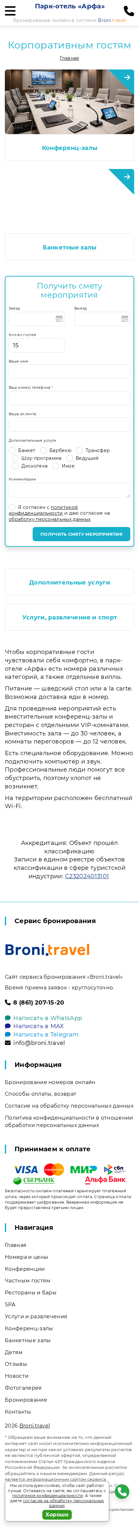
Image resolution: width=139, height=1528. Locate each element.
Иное (67, 466)
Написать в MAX (38, 1026)
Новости (16, 1376)
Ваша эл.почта (22, 414)
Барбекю (60, 450)
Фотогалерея (23, 1388)
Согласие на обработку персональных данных (69, 1106)
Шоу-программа (40, 458)
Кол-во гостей (22, 334)
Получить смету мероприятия (81, 534)
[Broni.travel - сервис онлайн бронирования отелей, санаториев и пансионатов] (47, 949)
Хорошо (57, 1515)
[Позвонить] (129, 11)
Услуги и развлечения (36, 1316)
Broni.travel (34, 1426)
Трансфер (97, 450)
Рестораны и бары (31, 1293)
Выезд (80, 308)
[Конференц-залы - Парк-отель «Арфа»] (69, 101)
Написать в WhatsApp (47, 1018)
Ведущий (86, 458)
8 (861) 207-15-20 (38, 1002)
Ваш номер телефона (31, 387)
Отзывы (16, 1364)
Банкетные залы (69, 247)
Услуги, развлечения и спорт (69, 617)
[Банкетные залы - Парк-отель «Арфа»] (69, 201)
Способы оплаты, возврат (40, 1094)
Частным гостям (27, 1281)
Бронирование (26, 1400)
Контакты (18, 1412)
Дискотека (34, 466)
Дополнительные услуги (33, 440)
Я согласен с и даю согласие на (59, 513)
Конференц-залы (69, 148)
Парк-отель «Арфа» (70, 6)
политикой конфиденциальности (43, 510)
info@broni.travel (39, 1043)
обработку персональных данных (50, 519)
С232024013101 (87, 876)
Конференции (25, 1269)
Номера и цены (26, 1257)
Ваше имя (18, 361)
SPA (10, 1304)
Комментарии (23, 479)
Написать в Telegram (46, 1034)
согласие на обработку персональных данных (63, 1503)
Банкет (26, 450)
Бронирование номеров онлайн (50, 1082)
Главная (69, 58)
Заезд (14, 308)
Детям (14, 1352)
